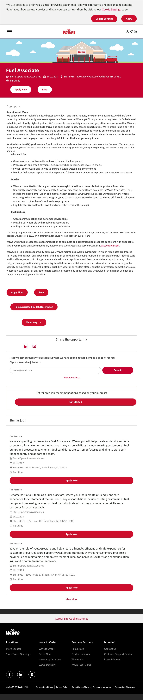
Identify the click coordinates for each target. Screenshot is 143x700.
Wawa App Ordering (50, 659)
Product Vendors (81, 654)
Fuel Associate (16, 436)
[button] (128, 31)
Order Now (45, 654)
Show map (31, 322)
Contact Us (110, 648)
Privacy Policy (62, 687)
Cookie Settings (111, 9)
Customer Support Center (118, 654)
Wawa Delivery (47, 664)
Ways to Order (46, 648)
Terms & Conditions (44, 687)
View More (72, 599)
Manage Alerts (72, 377)
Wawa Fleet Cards (81, 664)
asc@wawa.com (110, 245)
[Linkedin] (20, 674)
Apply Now (21, 89)
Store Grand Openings (18, 654)
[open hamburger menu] (9, 31)
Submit (118, 370)
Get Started (75, 401)
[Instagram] (31, 674)
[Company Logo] (69, 31)
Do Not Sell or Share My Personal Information (91, 687)
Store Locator (13, 648)
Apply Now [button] (17, 292)
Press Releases (112, 659)
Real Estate (78, 648)
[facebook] (9, 674)
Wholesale (77, 659)
